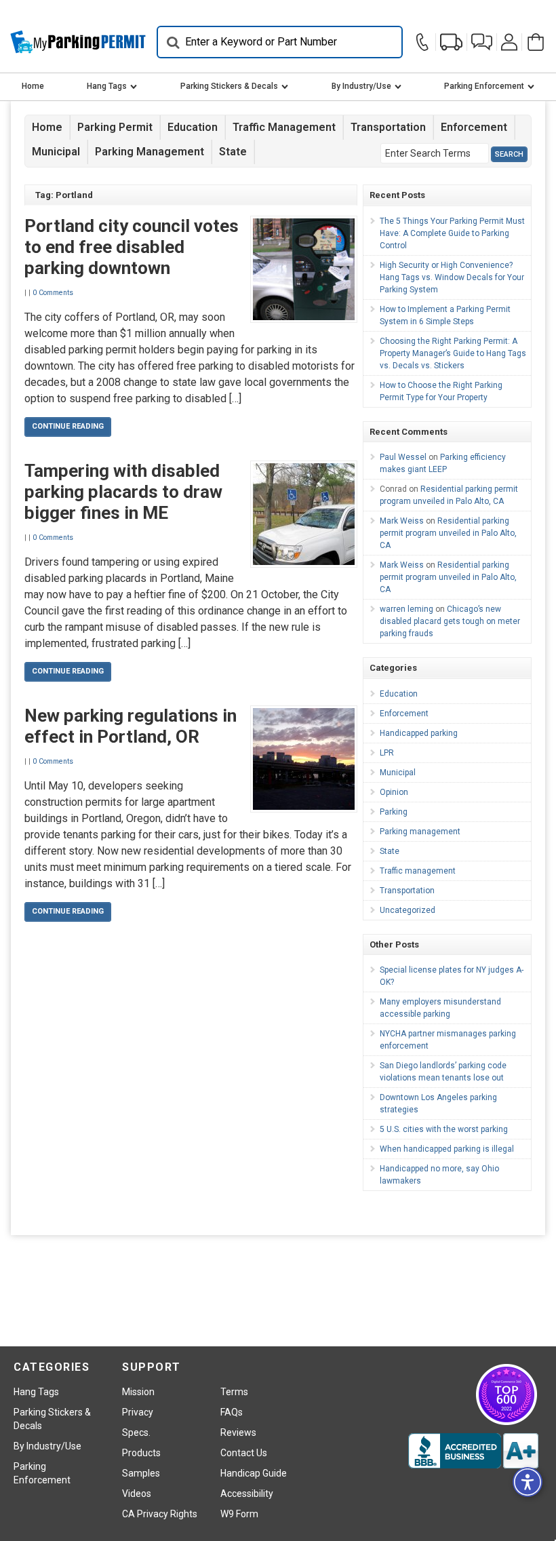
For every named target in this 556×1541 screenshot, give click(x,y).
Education (192, 127)
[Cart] (534, 42)
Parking (394, 812)
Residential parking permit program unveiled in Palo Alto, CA (448, 533)
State (233, 151)
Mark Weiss (402, 521)
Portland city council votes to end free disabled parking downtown (131, 247)
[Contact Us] (424, 42)
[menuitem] (33, 86)
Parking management (149, 151)
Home (33, 86)
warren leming (406, 609)
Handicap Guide (253, 1473)
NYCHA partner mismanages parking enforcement (448, 1040)
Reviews (238, 1432)
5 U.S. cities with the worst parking (444, 1129)
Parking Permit (115, 127)
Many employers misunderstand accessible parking (440, 1008)
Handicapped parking (419, 733)
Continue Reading (68, 426)
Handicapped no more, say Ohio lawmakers (439, 1175)
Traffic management (284, 127)
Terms (234, 1391)
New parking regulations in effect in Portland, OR (130, 726)
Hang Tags (107, 86)
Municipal (56, 151)
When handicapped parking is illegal (447, 1149)
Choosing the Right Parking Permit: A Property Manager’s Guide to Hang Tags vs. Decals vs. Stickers (453, 353)
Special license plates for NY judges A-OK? (451, 976)
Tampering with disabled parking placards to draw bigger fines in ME (123, 492)
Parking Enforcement (484, 86)
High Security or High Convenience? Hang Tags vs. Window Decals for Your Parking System (452, 277)
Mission (138, 1391)
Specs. (136, 1432)
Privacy (137, 1412)
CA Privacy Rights (159, 1513)
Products (141, 1452)
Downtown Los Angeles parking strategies (438, 1103)
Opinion (394, 792)
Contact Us (243, 1452)
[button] (481, 42)
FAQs (231, 1412)
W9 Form (239, 1513)
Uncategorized (407, 910)
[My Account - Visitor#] (509, 42)
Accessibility (246, 1493)
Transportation (388, 127)
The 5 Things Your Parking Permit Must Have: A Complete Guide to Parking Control (452, 233)
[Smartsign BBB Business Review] (473, 1450)
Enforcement (474, 127)
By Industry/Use (361, 86)
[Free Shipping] (451, 42)
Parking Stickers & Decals (229, 86)
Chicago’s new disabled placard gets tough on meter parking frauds (450, 621)
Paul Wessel (403, 457)
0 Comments (53, 292)
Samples (141, 1473)
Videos (136, 1493)
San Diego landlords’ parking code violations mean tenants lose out (443, 1071)
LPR (387, 753)
